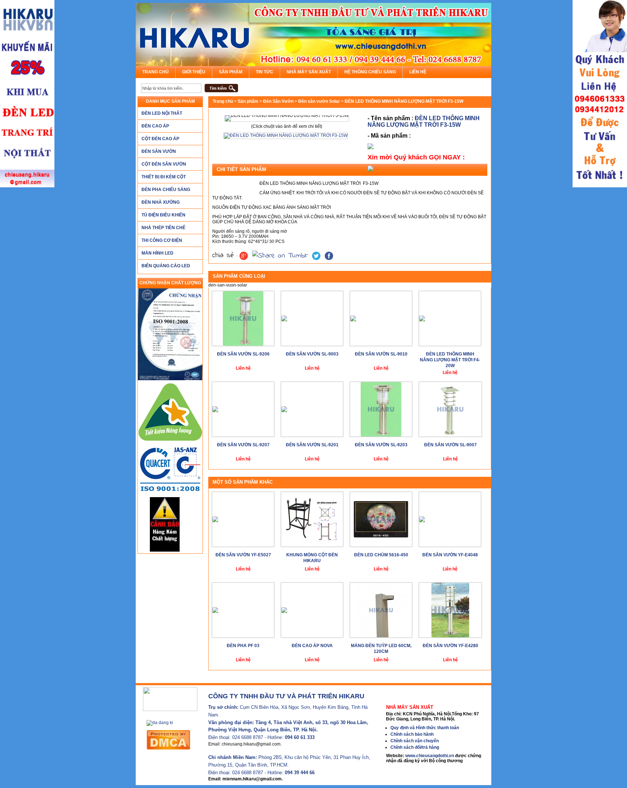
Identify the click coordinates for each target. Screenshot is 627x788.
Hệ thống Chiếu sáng (370, 71)
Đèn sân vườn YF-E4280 (450, 645)
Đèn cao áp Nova (312, 645)
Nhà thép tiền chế (163, 227)
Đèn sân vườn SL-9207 (243, 444)
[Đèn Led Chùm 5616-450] (381, 519)
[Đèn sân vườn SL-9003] (312, 318)
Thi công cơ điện (162, 240)
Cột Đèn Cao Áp (160, 138)
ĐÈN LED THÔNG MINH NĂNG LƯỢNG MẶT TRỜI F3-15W (424, 121)
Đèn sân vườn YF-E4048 (450, 554)
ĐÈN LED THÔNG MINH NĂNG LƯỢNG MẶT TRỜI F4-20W (450, 360)
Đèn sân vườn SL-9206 (243, 354)
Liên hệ (417, 71)
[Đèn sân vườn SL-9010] (381, 318)
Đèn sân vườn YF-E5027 (243, 554)
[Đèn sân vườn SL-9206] (243, 318)
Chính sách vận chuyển (414, 740)
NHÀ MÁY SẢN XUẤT (309, 71)
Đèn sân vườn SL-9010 (381, 354)
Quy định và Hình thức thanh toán (424, 727)
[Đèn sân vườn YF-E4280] (450, 610)
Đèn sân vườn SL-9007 (450, 444)
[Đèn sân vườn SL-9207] (243, 409)
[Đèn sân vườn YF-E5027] (243, 519)
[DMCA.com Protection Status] (175, 740)
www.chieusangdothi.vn (429, 755)
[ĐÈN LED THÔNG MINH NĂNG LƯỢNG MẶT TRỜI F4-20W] (450, 318)
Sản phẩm (230, 71)
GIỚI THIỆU (193, 71)
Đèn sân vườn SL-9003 (312, 354)
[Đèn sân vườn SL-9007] (450, 409)
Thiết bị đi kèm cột (164, 176)
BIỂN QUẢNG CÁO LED (166, 265)
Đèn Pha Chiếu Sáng (166, 189)
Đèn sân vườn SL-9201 (312, 444)
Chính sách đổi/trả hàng (414, 747)
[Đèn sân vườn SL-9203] (381, 409)
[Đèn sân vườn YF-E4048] (450, 519)
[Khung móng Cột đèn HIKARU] (312, 519)
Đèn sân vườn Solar (319, 101)
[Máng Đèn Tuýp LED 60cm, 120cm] (381, 610)
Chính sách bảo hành (412, 734)
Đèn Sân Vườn (159, 151)
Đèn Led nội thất (162, 113)
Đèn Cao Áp (155, 126)
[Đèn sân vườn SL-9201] (312, 409)
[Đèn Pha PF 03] (243, 610)
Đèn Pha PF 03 (243, 645)
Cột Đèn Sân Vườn (164, 164)
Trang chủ (155, 71)
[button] (221, 88)
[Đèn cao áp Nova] (312, 610)
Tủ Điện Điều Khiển (163, 215)
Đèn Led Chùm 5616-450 (381, 554)
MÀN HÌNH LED (157, 253)
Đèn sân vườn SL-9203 (381, 444)
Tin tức (264, 71)
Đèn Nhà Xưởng (161, 202)
